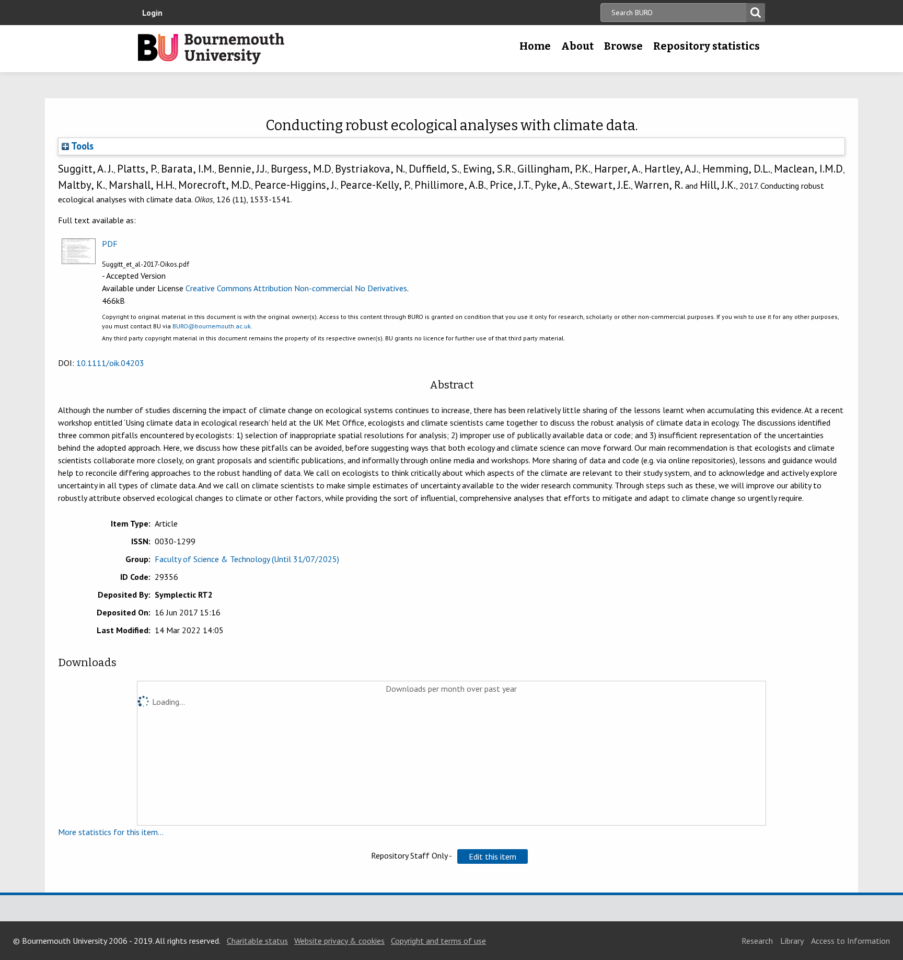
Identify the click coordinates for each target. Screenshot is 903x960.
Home (535, 46)
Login (152, 12)
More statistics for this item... (111, 832)
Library (792, 940)
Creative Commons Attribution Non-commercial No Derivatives (296, 288)
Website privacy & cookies (339, 940)
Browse (623, 46)
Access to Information (850, 940)
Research (757, 940)
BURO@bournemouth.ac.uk (211, 326)
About (577, 46)
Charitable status (257, 940)
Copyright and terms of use (438, 940)
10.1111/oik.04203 (110, 363)
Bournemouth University (211, 48)
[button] (492, 856)
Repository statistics (706, 46)
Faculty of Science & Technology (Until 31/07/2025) (247, 559)
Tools (81, 146)
